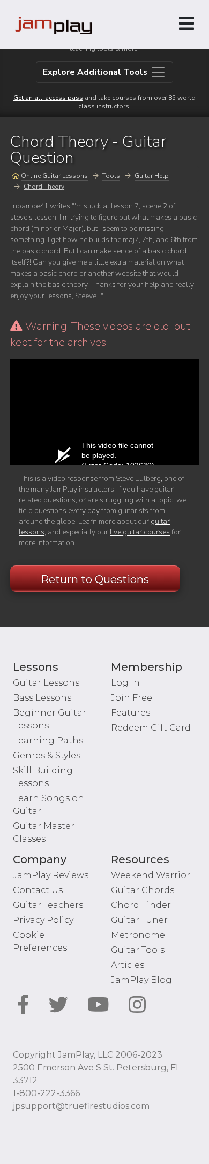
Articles (127, 965)
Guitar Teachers (48, 905)
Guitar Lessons (46, 683)
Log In (125, 683)
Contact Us (38, 890)
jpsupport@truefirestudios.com (81, 1106)
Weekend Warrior (150, 875)
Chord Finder (141, 905)
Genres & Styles (46, 755)
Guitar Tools (138, 950)
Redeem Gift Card (151, 728)
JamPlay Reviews (50, 875)
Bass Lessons (42, 698)
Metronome (138, 935)
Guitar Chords (142, 890)
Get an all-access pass (48, 98)
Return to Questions (95, 579)
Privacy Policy (43, 920)
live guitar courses (140, 532)
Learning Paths (48, 740)
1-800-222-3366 (46, 1093)
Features (130, 713)
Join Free (131, 698)
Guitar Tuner (139, 920)
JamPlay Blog (141, 980)
